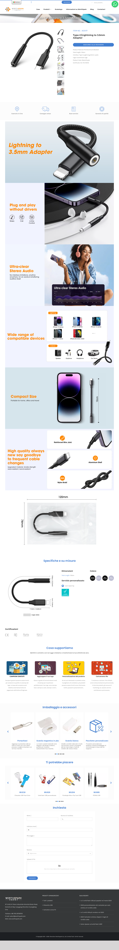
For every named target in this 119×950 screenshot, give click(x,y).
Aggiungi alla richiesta (93, 45)
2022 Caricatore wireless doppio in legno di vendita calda (94, 918)
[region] (59, 733)
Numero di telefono (67, 815)
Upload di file (31, 859)
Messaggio (30, 836)
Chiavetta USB (48, 905)
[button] (8, 731)
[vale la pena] (14, 8)
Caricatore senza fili (49, 910)
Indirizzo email (32, 826)
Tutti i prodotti (48, 900)
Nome (29, 815)
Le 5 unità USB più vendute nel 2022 (92, 912)
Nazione (29, 850)
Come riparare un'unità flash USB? (91, 924)
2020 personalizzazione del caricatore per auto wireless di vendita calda (95, 906)
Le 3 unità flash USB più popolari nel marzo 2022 (96, 900)
